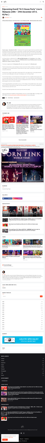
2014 (22, 326)
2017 (22, 320)
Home (3, 6)
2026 (22, 301)
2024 (22, 305)
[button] (1, 2)
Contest (22, 360)
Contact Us (26, 438)
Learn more (11, 437)
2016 (22, 322)
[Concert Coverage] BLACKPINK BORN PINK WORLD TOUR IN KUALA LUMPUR (18, 145)
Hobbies (22, 366)
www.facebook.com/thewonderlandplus (18, 95)
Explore (22, 364)
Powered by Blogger (7, 265)
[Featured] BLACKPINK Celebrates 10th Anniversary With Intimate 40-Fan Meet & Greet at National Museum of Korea (25, 399)
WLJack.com (24, 440)
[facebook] (21, 433)
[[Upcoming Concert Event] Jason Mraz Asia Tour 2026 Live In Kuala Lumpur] (5, 225)
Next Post (41, 144)
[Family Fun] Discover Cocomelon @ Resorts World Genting (11, 246)
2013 (22, 328)
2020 (22, 314)
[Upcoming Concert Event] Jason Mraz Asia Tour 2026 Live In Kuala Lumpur (23, 224)
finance (22, 375)
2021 (22, 312)
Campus (22, 358)
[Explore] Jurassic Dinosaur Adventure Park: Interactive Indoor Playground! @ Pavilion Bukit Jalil (32, 257)
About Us (21, 438)
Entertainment (4, 380)
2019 (22, 316)
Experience (22, 362)
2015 (22, 324)
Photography (22, 371)
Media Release (10, 97)
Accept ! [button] (5, 439)
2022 (22, 310)
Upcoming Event (16, 97)
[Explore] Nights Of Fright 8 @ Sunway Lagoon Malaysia (11, 257)
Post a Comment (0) (22, 139)
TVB (22, 373)
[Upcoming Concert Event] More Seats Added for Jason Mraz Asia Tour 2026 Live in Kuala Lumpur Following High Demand (8, 127)
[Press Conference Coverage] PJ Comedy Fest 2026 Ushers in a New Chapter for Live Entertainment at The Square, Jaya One (36, 127)
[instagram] (24, 433)
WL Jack (9, 102)
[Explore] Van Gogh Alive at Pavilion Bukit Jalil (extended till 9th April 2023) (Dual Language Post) (33, 246)
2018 (22, 318)
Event (7, 6)
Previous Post (4, 144)
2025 (22, 303)
